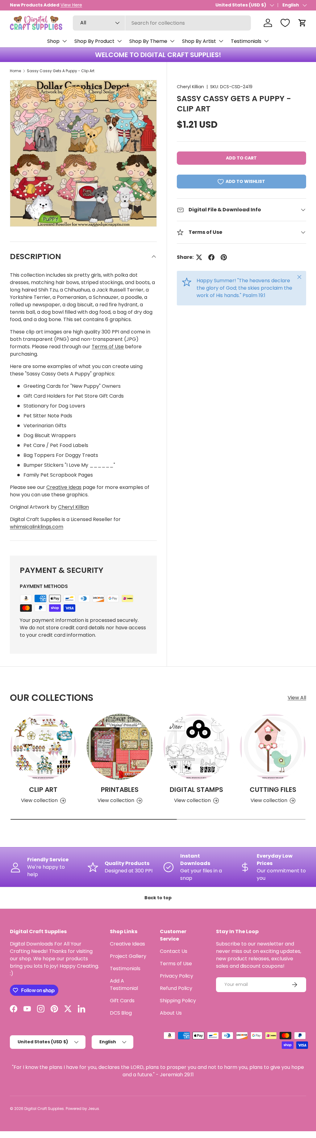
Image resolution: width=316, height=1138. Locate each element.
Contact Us (173, 951)
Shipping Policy (178, 1000)
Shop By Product (94, 41)
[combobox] (162, 23)
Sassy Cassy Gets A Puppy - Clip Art (60, 70)
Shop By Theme (148, 41)
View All (297, 697)
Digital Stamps (196, 789)
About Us (171, 1012)
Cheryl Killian (190, 87)
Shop (53, 41)
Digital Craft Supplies (44, 1108)
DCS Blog (121, 1012)
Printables (120, 789)
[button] (302, 23)
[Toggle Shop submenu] (64, 41)
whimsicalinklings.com (36, 526)
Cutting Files (273, 789)
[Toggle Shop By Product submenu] (119, 41)
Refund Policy (176, 988)
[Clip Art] (43, 747)
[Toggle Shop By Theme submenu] (172, 41)
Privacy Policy (176, 975)
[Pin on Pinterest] (224, 257)
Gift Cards (122, 1000)
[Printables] (120, 747)
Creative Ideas (63, 487)
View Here (71, 5)
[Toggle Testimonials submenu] (266, 41)
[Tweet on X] (199, 257)
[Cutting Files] (273, 747)
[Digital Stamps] (196, 747)
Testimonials (246, 41)
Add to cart (241, 158)
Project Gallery (128, 956)
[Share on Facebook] (211, 257)
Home (15, 70)
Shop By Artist (199, 41)
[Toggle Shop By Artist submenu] (221, 41)
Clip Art (43, 789)
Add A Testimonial (124, 984)
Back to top (158, 898)
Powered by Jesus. (83, 1108)
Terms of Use (108, 346)
